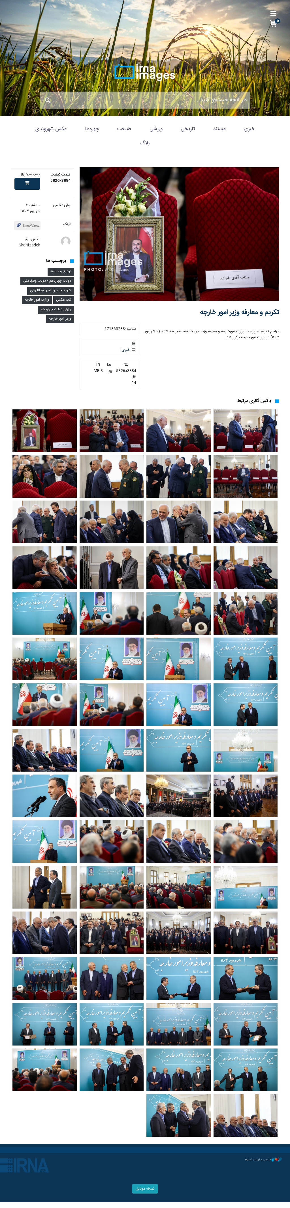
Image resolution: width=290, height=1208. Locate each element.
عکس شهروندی (51, 129)
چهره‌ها (92, 129)
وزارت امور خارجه (37, 300)
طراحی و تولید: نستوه (258, 1159)
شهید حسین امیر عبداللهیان (50, 290)
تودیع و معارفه (60, 271)
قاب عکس (63, 300)
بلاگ (145, 143)
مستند (219, 129)
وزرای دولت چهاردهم (55, 309)
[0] (27, 184)
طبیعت (124, 129)
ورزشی (156, 129)
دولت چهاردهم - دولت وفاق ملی (47, 281)
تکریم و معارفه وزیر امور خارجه (239, 312)
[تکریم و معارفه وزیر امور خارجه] (179, 234)
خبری (249, 129)
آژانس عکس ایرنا (145, 72)
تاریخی (188, 129)
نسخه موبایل (145, 1189)
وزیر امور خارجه (60, 319)
